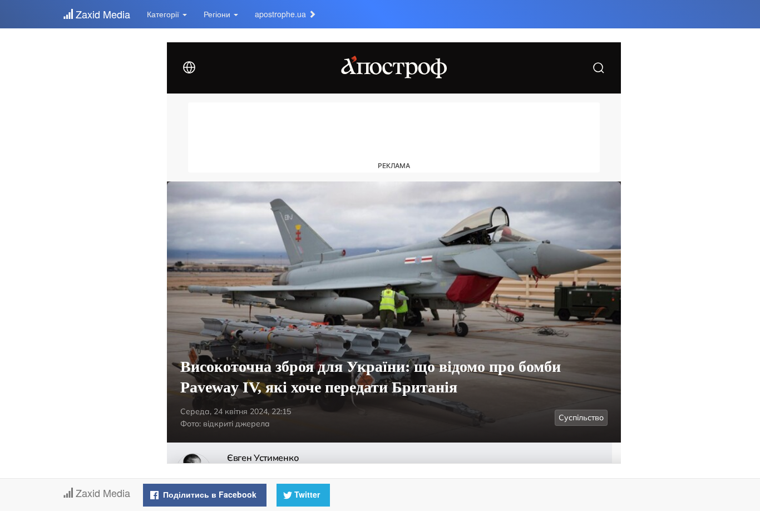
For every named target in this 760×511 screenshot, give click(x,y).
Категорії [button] (164, 13)
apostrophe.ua (281, 13)
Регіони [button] (218, 13)
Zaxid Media (101, 14)
